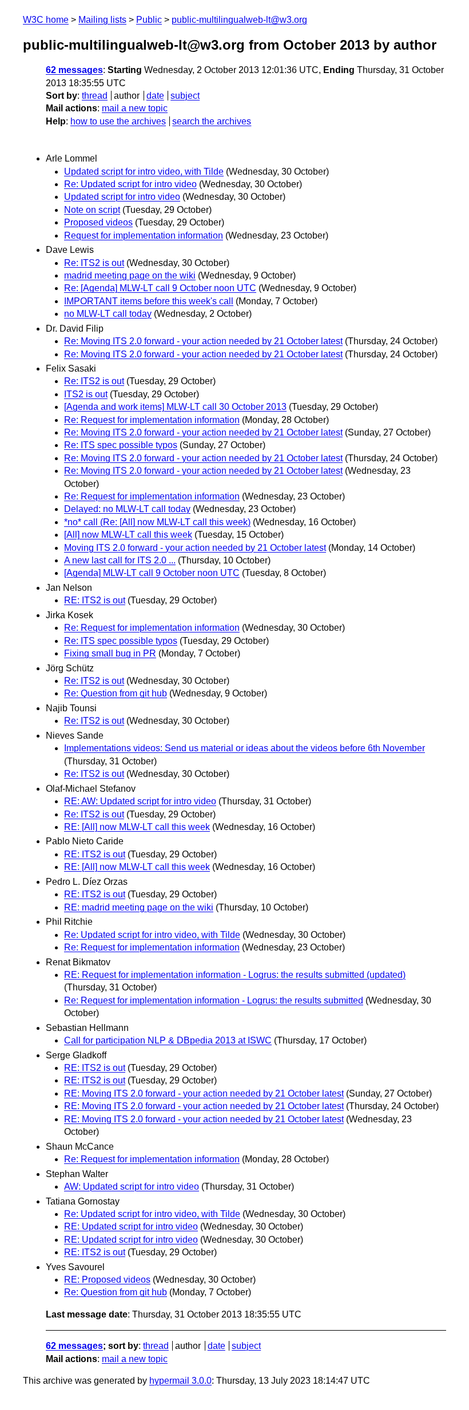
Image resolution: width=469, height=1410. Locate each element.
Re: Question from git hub (115, 693)
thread (95, 95)
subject (185, 95)
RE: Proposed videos (107, 1279)
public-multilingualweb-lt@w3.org (239, 20)
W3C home (46, 20)
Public (149, 20)
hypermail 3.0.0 (180, 1380)
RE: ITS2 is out (94, 600)
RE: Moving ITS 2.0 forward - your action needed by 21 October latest (204, 1093)
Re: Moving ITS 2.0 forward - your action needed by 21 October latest (203, 341)
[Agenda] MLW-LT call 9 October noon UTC (152, 573)
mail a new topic (135, 108)
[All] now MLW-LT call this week (128, 534)
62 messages (74, 70)
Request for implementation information (143, 235)
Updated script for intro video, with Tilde (144, 171)
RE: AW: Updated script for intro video (140, 801)
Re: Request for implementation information (152, 420)
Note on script (92, 210)
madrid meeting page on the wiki (130, 275)
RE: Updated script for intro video (131, 1226)
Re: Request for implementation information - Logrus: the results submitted (213, 1000)
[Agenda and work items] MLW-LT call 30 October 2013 (175, 407)
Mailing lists (102, 20)
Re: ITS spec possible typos (120, 445)
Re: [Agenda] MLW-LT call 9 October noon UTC (160, 288)
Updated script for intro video (122, 197)
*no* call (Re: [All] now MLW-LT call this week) (157, 522)
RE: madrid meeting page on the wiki (138, 907)
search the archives (211, 121)
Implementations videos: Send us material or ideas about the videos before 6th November (244, 748)
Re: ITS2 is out (94, 263)
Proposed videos (98, 222)
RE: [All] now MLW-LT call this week (137, 827)
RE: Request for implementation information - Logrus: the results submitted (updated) (235, 975)
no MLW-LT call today (108, 314)
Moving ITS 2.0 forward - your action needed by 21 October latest (195, 548)
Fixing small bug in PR (110, 653)
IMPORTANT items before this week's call (148, 301)
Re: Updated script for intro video (130, 184)
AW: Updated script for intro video (131, 1186)
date (155, 95)
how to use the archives (118, 121)
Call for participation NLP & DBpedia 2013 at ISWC (168, 1040)
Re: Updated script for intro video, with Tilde (152, 935)
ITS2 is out (86, 394)
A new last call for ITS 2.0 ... (120, 560)
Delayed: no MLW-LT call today (127, 509)
